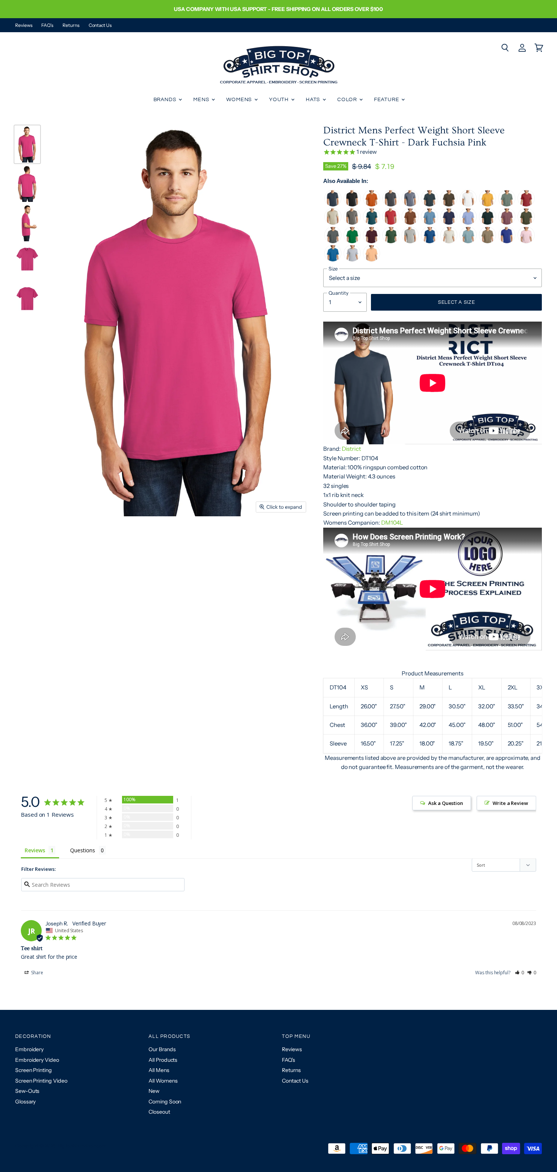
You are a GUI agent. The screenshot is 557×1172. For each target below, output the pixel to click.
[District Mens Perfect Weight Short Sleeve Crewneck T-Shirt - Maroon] (371, 241)
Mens (202, 99)
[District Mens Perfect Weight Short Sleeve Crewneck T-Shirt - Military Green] (526, 223)
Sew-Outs (27, 1091)
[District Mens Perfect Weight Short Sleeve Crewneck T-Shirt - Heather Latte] (333, 223)
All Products (163, 1059)
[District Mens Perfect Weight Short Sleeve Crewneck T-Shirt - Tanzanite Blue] (448, 223)
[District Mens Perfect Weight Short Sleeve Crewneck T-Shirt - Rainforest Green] (487, 223)
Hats (314, 99)
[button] (519, 972)
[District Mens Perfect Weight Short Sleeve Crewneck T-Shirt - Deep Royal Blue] (506, 241)
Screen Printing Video (41, 1080)
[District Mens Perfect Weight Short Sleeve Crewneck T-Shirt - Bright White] (468, 204)
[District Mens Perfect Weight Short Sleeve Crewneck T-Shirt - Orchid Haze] (506, 223)
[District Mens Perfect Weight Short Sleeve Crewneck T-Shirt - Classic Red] (391, 223)
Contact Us (100, 25)
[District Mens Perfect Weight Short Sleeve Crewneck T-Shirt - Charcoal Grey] (391, 204)
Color (347, 99)
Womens (239, 99)
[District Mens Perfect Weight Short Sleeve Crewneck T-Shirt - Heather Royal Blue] (429, 241)
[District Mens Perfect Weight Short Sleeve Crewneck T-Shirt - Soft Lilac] (468, 223)
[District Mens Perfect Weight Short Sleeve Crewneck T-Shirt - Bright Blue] (333, 259)
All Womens (163, 1080)
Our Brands (162, 1049)
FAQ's (47, 25)
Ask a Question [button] (445, 803)
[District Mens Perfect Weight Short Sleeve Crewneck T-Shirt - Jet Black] (352, 204)
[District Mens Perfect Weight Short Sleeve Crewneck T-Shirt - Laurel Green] (506, 204)
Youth (279, 99)
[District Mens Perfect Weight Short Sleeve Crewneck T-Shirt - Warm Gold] (487, 204)
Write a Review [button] (510, 803)
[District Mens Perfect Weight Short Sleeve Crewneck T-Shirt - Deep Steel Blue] (429, 204)
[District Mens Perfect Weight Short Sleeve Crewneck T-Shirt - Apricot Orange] (371, 259)
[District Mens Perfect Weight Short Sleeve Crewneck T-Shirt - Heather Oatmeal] (448, 241)
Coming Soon (165, 1101)
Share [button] (36, 972)
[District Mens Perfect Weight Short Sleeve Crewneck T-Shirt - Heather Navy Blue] (410, 204)
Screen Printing (33, 1070)
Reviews (23, 25)
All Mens (159, 1070)
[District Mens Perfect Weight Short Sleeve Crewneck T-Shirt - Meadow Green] (352, 241)
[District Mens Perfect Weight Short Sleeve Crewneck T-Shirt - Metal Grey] (333, 241)
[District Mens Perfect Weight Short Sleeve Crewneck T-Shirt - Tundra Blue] (429, 223)
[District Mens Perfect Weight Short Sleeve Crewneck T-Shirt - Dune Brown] (487, 241)
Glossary (25, 1101)
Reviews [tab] (35, 850)
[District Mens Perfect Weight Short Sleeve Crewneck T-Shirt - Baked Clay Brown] (410, 223)
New (154, 1091)
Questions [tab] (82, 850)
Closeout (159, 1111)
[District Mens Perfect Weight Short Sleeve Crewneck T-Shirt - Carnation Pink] (526, 241)
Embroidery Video (37, 1059)
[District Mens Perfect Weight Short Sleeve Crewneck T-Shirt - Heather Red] (526, 204)
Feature (387, 99)
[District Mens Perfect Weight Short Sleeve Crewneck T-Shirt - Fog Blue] (468, 241)
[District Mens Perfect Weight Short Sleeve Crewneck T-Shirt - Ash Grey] (352, 259)
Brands (165, 99)
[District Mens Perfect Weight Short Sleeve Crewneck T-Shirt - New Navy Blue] (333, 204)
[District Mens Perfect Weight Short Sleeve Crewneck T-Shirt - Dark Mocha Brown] (448, 204)
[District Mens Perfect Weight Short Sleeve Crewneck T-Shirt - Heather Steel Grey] (410, 241)
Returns (71, 25)
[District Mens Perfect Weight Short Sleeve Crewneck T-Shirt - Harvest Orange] (371, 204)
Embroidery (29, 1049)
